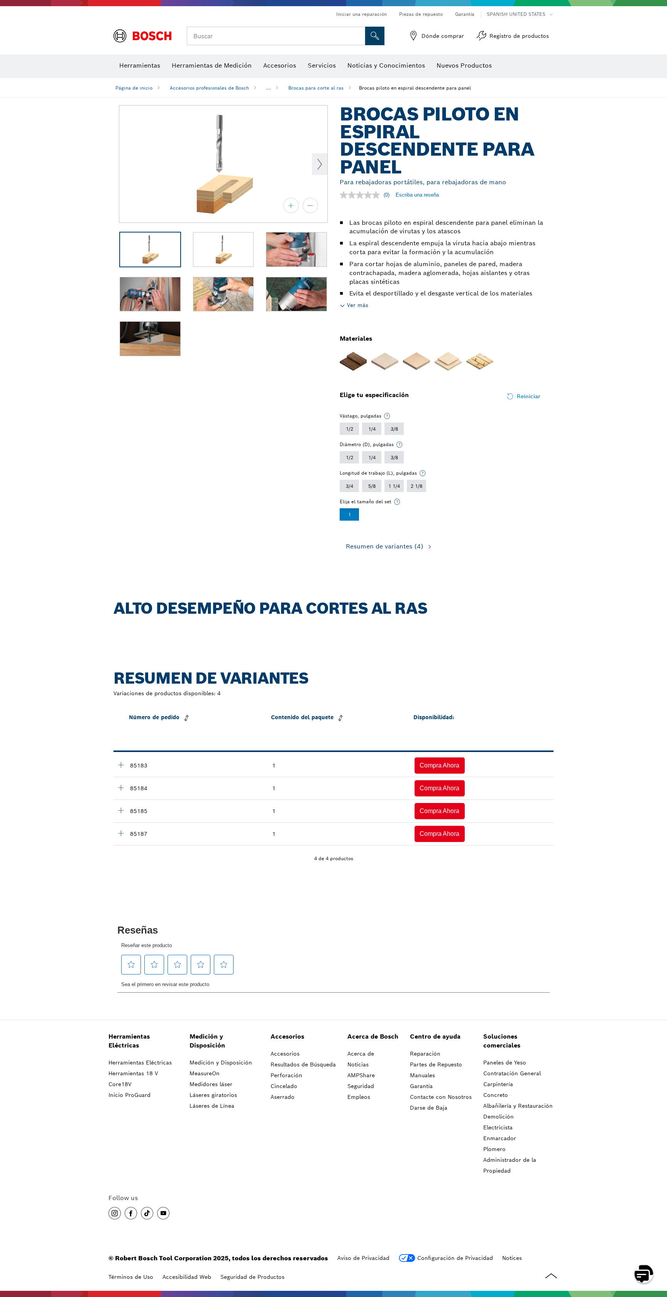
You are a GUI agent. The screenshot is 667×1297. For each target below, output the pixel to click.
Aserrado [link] (283, 1096)
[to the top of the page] (655, 1251)
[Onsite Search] (374, 36)
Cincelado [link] (284, 1086)
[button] (440, 765)
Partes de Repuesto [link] (436, 1064)
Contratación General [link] (512, 1073)
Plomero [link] (494, 1149)
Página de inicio (133, 88)
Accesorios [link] (287, 1036)
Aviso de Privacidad (363, 1258)
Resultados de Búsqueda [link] (303, 1064)
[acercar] (291, 205)
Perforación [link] (286, 1075)
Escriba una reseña (417, 195)
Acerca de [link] (360, 1053)
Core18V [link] (119, 1084)
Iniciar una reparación (361, 14)
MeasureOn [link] (205, 1073)
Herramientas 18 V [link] (133, 1073)
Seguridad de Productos (252, 1276)
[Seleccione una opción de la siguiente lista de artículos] (387, 416)
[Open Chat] (644, 1274)
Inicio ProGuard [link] (129, 1095)
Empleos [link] (358, 1096)
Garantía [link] (421, 1086)
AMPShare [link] (361, 1075)
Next (319, 164)
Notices (512, 1258)
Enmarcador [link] (499, 1138)
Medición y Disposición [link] (207, 1040)
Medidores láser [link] (211, 1084)
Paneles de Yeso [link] (504, 1062)
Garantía (464, 14)
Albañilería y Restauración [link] (518, 1105)
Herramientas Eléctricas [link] (129, 1040)
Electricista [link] (498, 1127)
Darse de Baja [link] (428, 1107)
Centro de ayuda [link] (435, 1036)
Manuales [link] (422, 1075)
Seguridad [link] (360, 1086)
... (268, 88)
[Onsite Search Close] (358, 36)
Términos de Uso (130, 1276)
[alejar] (310, 205)
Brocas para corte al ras (316, 88)
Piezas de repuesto (421, 14)
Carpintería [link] (498, 1084)
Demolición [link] (498, 1116)
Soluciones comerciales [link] (501, 1040)
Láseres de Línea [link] (212, 1105)
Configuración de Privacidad (455, 1258)
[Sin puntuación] (362, 195)
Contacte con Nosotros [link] (441, 1096)
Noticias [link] (358, 1064)
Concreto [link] (495, 1095)
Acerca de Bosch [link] (372, 1036)
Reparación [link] (425, 1053)
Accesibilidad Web (187, 1276)
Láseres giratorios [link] (213, 1095)
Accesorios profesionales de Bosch (209, 88)
